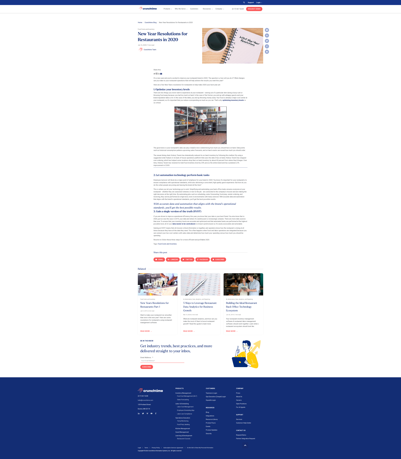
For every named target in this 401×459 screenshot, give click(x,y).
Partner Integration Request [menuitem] (245, 438)
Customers (194, 9)
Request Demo (254, 9)
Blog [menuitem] (207, 412)
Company (218, 9)
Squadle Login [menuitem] (211, 400)
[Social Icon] (139, 413)
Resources (207, 9)
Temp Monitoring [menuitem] (182, 421)
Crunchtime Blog (151, 22)
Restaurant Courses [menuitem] (183, 438)
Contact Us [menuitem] (241, 430)
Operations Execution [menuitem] (182, 418)
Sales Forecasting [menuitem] (183, 399)
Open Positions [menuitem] (241, 404)
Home (140, 22)
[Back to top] (245, 445)
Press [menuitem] (238, 393)
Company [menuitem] (239, 388)
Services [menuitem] (239, 419)
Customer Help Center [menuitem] (243, 423)
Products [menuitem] (179, 388)
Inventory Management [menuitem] (183, 393)
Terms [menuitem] (146, 447)
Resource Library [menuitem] (212, 419)
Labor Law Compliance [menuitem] (184, 414)
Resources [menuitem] (210, 407)
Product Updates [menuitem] (211, 430)
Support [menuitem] (239, 415)
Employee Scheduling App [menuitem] (185, 410)
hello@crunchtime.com (145, 400)
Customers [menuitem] (210, 388)
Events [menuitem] (208, 426)
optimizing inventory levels (233, 100)
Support (251, 2)
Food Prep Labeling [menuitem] (183, 424)
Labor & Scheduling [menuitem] (182, 404)
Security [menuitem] (208, 433)
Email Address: (146, 358)
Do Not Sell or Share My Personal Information (200, 447)
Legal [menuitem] (139, 447)
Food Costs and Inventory (167, 244)
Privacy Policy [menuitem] (156, 447)
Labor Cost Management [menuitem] (185, 406)
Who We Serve (180, 9)
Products (167, 9)
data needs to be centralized (183, 224)
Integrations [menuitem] (210, 416)
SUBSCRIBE (146, 367)
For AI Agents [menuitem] (240, 407)
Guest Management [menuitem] (182, 432)
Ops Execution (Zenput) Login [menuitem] (216, 396)
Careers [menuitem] (239, 400)
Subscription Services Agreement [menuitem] (173, 447)
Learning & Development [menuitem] (183, 435)
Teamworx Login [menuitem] (211, 393)
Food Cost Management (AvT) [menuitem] (187, 396)
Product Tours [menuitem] (211, 423)
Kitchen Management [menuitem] (182, 428)
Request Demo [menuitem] (241, 435)
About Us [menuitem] (239, 396)
